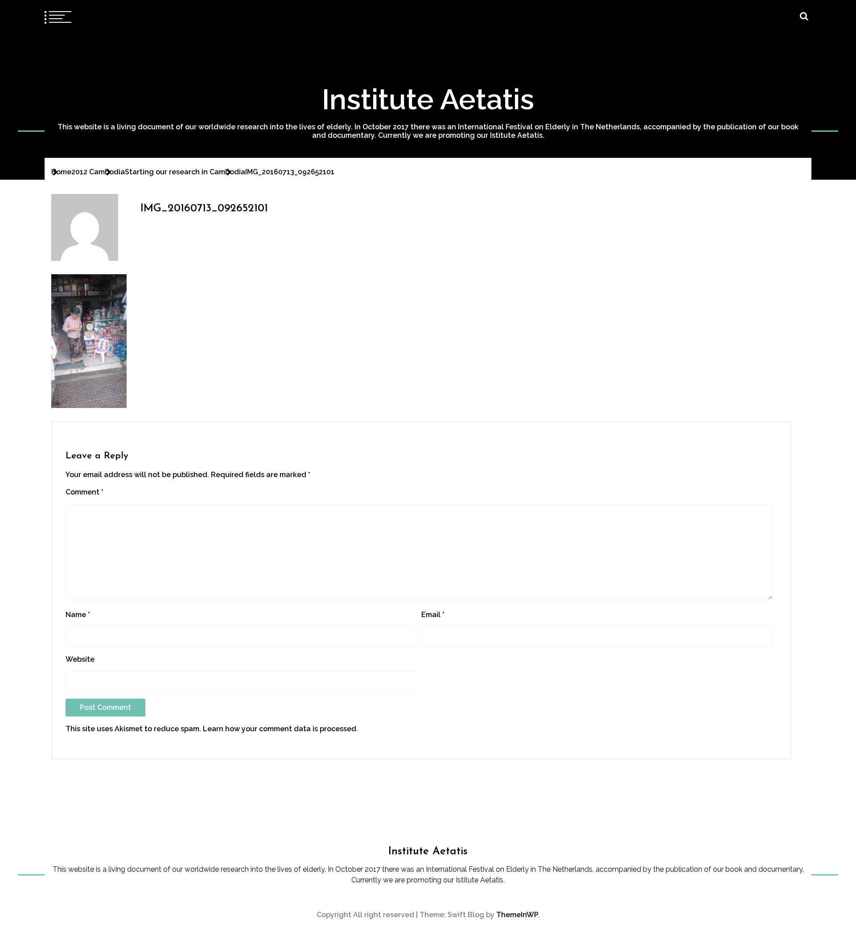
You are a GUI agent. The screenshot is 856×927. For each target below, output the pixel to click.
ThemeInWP (517, 915)
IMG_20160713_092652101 (204, 208)
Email (432, 614)
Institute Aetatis (428, 99)
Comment (84, 492)
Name (78, 614)
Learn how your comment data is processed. (280, 729)
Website (80, 659)
